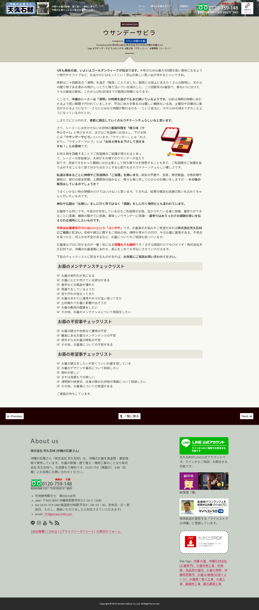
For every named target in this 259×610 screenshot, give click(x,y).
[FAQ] (53, 531)
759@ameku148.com (58, 514)
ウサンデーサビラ (103, 48)
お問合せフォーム (108, 531)
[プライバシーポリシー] (76, 531)
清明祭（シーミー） (161, 48)
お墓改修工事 (205, 565)
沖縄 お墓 (199, 561)
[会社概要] (38, 531)
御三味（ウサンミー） (137, 48)
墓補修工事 (192, 584)
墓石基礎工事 (212, 584)
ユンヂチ (119, 48)
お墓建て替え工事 (201, 579)
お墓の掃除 (214, 570)
